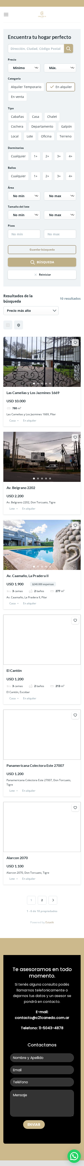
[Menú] (6, 14)
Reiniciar (45, 274)
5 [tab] (50, 383)
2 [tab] (38, 383)
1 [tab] (34, 383)
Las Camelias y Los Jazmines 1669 (32, 392)
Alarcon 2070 (17, 858)
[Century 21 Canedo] (42, 14)
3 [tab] (42, 383)
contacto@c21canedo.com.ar (42, 1017)
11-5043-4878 (51, 1028)
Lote (12, 508)
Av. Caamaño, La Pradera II (27, 576)
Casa (12, 420)
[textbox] (23, 68)
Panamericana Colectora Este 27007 (35, 765)
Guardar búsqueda (42, 249)
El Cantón (14, 670)
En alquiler (29, 420)
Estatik (49, 922)
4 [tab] (46, 383)
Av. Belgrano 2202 (20, 487)
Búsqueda (45, 262)
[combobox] (24, 67)
